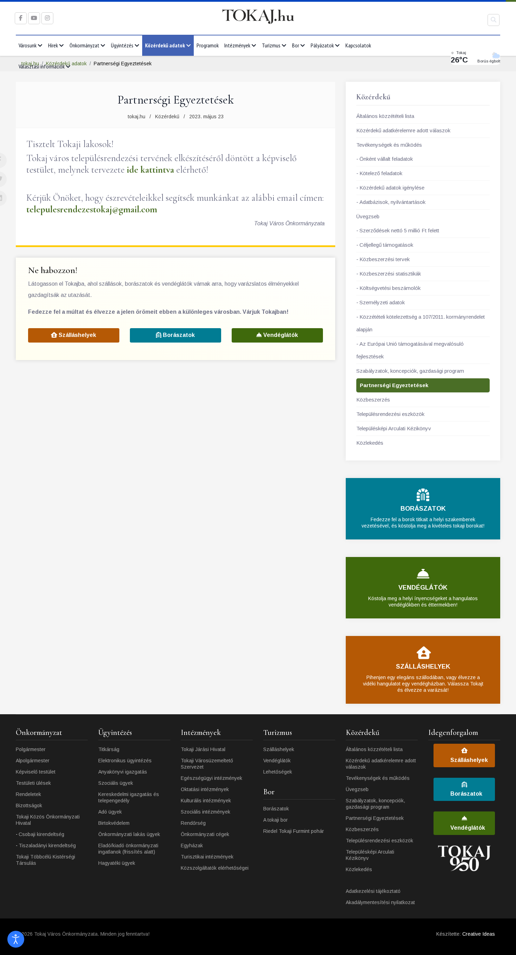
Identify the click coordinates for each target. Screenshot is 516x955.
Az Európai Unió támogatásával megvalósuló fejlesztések (410, 350)
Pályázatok (322, 45)
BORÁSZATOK (423, 508)
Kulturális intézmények (206, 800)
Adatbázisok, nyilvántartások (392, 202)
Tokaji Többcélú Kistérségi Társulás (45, 860)
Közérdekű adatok (165, 45)
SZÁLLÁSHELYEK (423, 666)
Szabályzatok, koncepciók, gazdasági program (410, 371)
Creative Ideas (478, 934)
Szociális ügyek (115, 783)
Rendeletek (28, 794)
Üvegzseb (367, 216)
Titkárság (108, 749)
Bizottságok (29, 805)
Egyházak (192, 845)
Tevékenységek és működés (389, 145)
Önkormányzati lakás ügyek (129, 834)
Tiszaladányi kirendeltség (47, 845)
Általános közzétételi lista (385, 116)
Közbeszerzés (373, 400)
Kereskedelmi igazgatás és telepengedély (128, 797)
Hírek (53, 45)
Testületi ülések (33, 783)
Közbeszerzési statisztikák (390, 274)
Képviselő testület (35, 772)
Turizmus (271, 45)
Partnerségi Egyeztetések (394, 385)
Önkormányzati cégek (205, 834)
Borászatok (178, 335)
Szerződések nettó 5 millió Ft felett (399, 230)
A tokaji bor (275, 820)
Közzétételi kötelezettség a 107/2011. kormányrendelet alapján (420, 323)
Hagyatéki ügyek (116, 863)
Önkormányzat (84, 45)
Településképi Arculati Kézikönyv (393, 428)
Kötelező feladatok (380, 173)
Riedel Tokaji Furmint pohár (293, 831)
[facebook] (20, 18)
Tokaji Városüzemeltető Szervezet (207, 764)
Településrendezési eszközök (390, 414)
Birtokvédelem (114, 823)
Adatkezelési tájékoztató (373, 891)
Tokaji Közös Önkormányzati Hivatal (48, 820)
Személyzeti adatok (382, 302)
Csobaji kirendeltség (41, 834)
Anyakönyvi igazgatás (122, 772)
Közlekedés (369, 443)
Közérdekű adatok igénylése (391, 188)
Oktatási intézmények (205, 789)
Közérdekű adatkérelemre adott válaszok (403, 130)
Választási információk (42, 66)
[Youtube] (34, 18)
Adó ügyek (110, 812)
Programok (208, 45)
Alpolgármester (32, 760)
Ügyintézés (122, 45)
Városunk (28, 45)
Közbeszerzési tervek (384, 259)
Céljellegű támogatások (386, 245)
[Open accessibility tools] (15, 939)
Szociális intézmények (205, 812)
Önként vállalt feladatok (386, 159)
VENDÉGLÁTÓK (423, 587)
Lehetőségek (277, 772)
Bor (295, 45)
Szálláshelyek (76, 335)
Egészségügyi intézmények (211, 778)
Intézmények (237, 45)
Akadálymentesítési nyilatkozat (380, 902)
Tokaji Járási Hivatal (203, 749)
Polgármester (31, 749)
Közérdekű (167, 116)
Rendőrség (193, 823)
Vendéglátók (280, 335)
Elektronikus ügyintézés (125, 760)
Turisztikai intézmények (207, 857)
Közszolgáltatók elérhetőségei (215, 868)
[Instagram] (47, 18)
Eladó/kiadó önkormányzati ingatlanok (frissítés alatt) (128, 849)
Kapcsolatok (358, 45)
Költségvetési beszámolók (390, 288)
